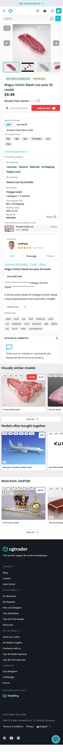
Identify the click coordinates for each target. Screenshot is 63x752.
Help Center (9, 584)
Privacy (30, 726)
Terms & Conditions (13, 726)
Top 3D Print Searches (14, 659)
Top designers (10, 671)
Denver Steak (55, 409)
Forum (6, 682)
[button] (52, 18)
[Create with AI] (38, 11)
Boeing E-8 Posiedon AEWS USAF (17, 467)
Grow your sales (11, 636)
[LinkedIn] (4, 738)
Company (7, 566)
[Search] (58, 18)
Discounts (8, 624)
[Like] (12, 115)
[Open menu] (4, 11)
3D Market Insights (12, 642)
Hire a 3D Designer (12, 607)
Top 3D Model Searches (15, 654)
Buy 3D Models (10, 590)
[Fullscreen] (7, 28)
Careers (7, 578)
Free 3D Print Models (13, 619)
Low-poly (12, 167)
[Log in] (52, 11)
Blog (5, 572)
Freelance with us (12, 648)
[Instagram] (18, 738)
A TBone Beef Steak (11, 409)
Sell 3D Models (10, 630)
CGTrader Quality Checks (15, 151)
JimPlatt (23, 243)
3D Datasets (9, 601)
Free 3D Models (11, 613)
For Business (9, 596)
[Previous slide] (7, 43)
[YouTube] (11, 738)
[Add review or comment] (57, 338)
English (42, 726)
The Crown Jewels (11, 522)
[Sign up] (59, 11)
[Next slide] (56, 43)
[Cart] (45, 11)
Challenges (8, 677)
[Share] (50, 115)
